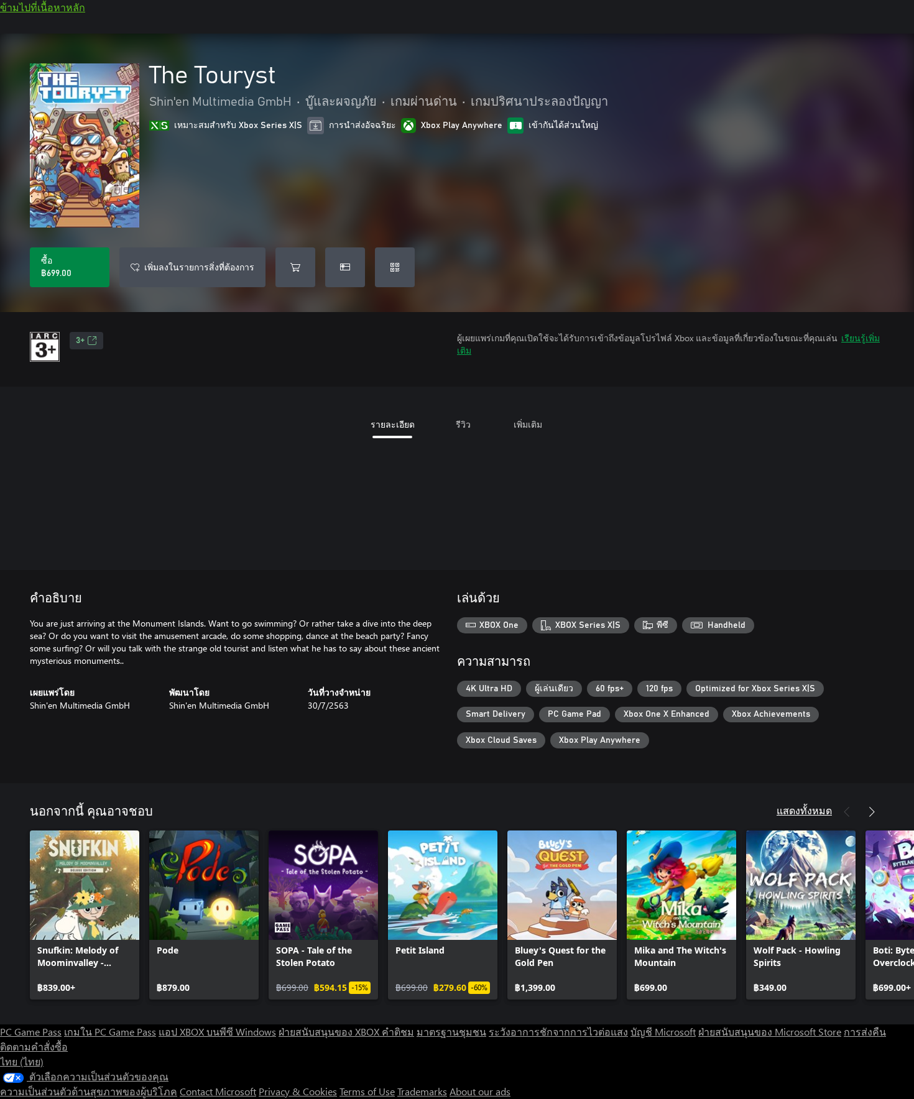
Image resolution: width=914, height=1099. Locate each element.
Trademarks (422, 1091)
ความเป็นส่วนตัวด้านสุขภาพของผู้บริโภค (88, 1091)
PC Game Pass (31, 1031)
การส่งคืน (865, 1031)
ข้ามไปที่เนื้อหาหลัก (42, 7)
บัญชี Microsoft (663, 1031)
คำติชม (398, 1031)
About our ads (480, 1091)
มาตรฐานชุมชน (451, 1031)
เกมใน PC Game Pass (110, 1031)
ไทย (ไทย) (22, 1061)
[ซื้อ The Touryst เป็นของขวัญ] (345, 267)
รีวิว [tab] (463, 424)
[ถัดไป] (871, 812)
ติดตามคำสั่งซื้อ (34, 1046)
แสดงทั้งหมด (804, 810)
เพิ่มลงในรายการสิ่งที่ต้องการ (199, 267)
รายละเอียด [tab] (393, 424)
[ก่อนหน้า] (846, 812)
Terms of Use (367, 1091)
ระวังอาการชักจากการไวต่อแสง (558, 1031)
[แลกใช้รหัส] (395, 267)
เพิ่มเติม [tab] (528, 424)
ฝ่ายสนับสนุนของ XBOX (330, 1031)
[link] (84, 915)
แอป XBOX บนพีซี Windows (217, 1031)
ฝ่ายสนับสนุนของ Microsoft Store (769, 1031)
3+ (80, 340)
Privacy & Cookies (298, 1091)
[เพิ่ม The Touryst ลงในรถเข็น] (295, 267)
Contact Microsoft (218, 1091)
